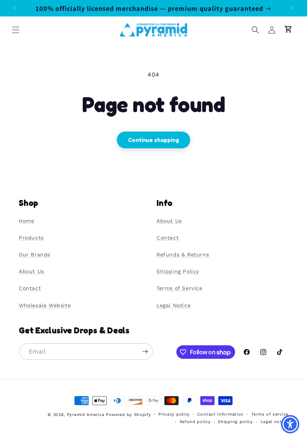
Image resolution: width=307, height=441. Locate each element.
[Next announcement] (292, 8)
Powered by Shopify (128, 414)
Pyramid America (85, 414)
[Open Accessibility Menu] (290, 424)
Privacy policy (174, 414)
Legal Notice (173, 305)
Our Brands (34, 254)
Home (26, 221)
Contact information (220, 414)
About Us (31, 271)
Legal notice (274, 421)
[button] (15, 30)
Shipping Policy (177, 271)
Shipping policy (235, 421)
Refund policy (195, 421)
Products (31, 238)
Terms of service (269, 414)
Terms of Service (179, 288)
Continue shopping (153, 140)
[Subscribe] (145, 351)
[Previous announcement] (14, 8)
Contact (30, 288)
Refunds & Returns (182, 254)
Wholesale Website (45, 305)
